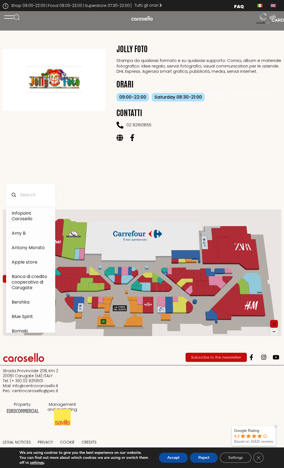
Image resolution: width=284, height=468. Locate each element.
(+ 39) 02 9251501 (26, 381)
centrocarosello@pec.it (35, 391)
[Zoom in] (274, 324)
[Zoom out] (274, 332)
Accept (173, 457)
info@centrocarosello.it (35, 386)
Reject (203, 457)
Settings (235, 457)
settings (37, 462)
